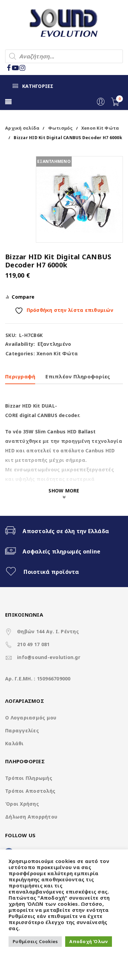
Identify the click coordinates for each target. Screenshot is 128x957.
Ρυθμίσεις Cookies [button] (35, 941)
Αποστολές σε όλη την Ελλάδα (66, 531)
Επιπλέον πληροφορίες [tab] (77, 376)
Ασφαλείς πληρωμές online (61, 551)
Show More (63, 490)
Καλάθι (14, 743)
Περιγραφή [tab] (20, 376)
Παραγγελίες (22, 730)
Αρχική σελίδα (22, 128)
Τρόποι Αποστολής (30, 791)
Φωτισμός (60, 128)
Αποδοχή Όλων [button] (88, 941)
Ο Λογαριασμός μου (30, 717)
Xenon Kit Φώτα (100, 128)
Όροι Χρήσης (22, 804)
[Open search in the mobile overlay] (64, 56)
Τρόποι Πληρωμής (28, 778)
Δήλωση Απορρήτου (31, 816)
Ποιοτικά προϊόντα (51, 572)
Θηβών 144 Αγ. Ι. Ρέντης (48, 631)
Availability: (20, 344)
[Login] (100, 104)
